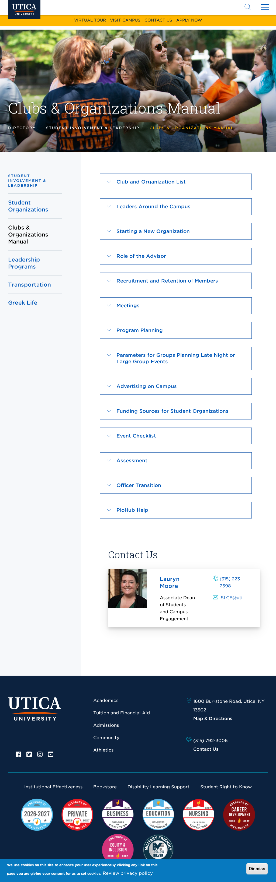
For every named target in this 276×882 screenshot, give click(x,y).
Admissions (106, 725)
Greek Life (22, 302)
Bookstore (105, 786)
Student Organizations (28, 206)
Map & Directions (212, 718)
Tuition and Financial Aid (121, 712)
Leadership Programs (24, 263)
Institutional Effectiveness (53, 786)
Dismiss (257, 868)
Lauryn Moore (170, 582)
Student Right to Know (226, 786)
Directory (22, 128)
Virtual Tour (90, 20)
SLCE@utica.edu (239, 597)
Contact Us (158, 20)
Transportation (28, 284)
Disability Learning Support (158, 786)
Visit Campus (125, 20)
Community (106, 737)
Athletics (103, 750)
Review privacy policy (128, 873)
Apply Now (189, 20)
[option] (18, 754)
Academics (105, 700)
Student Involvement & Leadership (92, 128)
